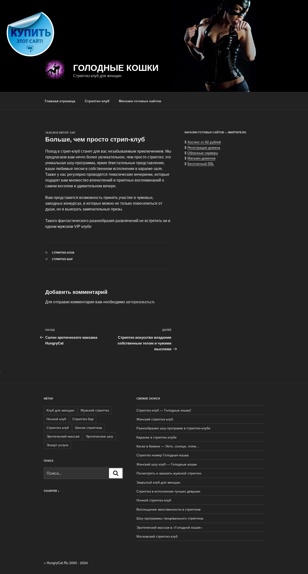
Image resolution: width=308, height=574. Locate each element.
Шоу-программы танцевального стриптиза (169, 518)
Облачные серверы (202, 152)
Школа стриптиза (88, 427)
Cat (72, 132)
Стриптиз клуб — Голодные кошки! (163, 410)
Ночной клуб (56, 418)
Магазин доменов (201, 157)
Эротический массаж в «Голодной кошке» (169, 527)
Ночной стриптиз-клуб (153, 500)
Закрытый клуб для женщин (158, 482)
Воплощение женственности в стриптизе (168, 509)
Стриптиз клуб (97, 100)
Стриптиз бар (62, 259)
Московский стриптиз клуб (157, 536)
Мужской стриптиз (95, 410)
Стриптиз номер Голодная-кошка (162, 454)
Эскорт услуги (57, 444)
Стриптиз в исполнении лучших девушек (168, 491)
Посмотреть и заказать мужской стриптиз (168, 473)
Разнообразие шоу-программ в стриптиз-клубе (173, 427)
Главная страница (60, 100)
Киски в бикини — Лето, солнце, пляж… (167, 446)
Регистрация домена (203, 147)
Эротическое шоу (99, 436)
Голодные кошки (116, 67)
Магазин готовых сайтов (140, 100)
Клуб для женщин (60, 410)
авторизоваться (140, 301)
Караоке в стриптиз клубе (156, 437)
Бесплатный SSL (200, 163)
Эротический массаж (62, 436)
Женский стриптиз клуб (154, 419)
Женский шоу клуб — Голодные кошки (166, 464)
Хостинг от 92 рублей (204, 141)
